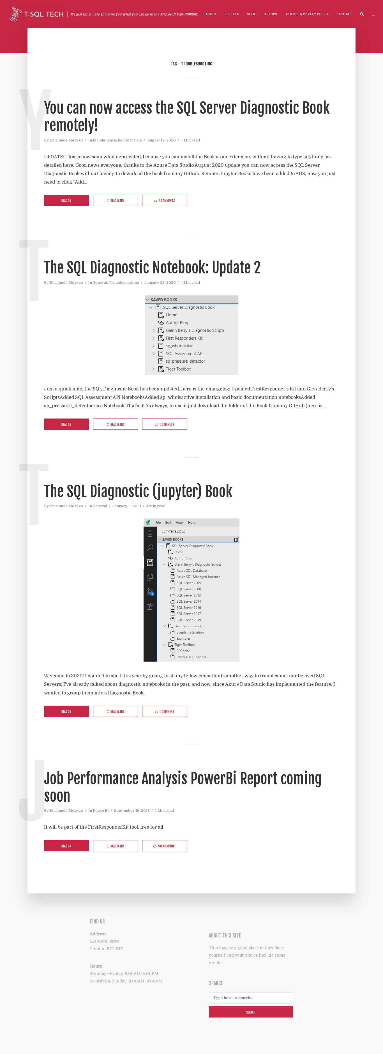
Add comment (167, 846)
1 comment (167, 425)
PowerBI (101, 810)
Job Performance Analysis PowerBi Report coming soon (183, 787)
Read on (66, 201)
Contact (344, 14)
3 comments (167, 201)
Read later (117, 201)
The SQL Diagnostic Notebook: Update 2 (152, 268)
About (211, 14)
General (100, 282)
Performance (130, 140)
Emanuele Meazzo (66, 140)
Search (250, 1012)
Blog (252, 14)
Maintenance (104, 140)
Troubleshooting (124, 282)
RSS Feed (232, 14)
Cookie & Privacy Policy (307, 14)
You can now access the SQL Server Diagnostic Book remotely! (187, 117)
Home (193, 14)
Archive (271, 14)
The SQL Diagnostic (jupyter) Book (138, 491)
